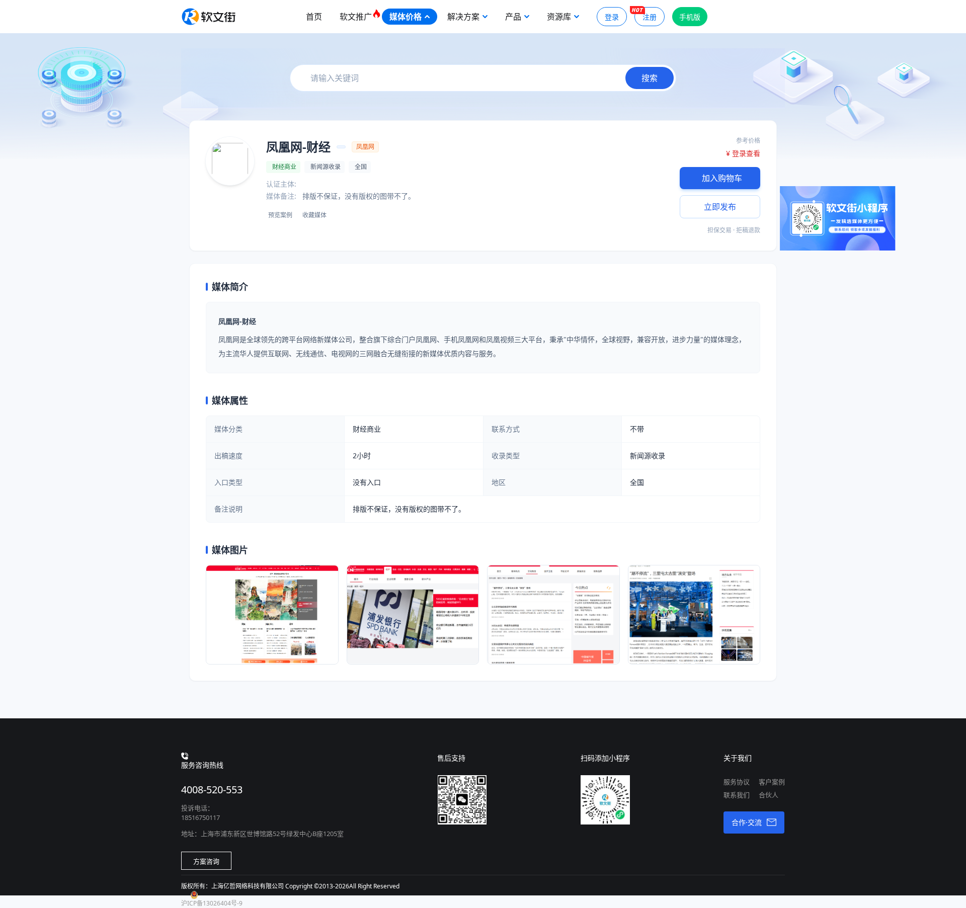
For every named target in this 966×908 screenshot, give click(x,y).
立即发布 (720, 206)
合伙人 (768, 794)
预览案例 (280, 215)
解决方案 (463, 16)
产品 (513, 16)
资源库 (559, 16)
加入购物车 (722, 178)
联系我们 (736, 794)
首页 (314, 16)
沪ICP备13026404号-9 (212, 903)
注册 (649, 17)
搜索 (649, 78)
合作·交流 (747, 822)
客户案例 (772, 781)
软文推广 (356, 16)
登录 (612, 17)
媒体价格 (405, 16)
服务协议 (736, 781)
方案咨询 (206, 861)
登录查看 (746, 153)
